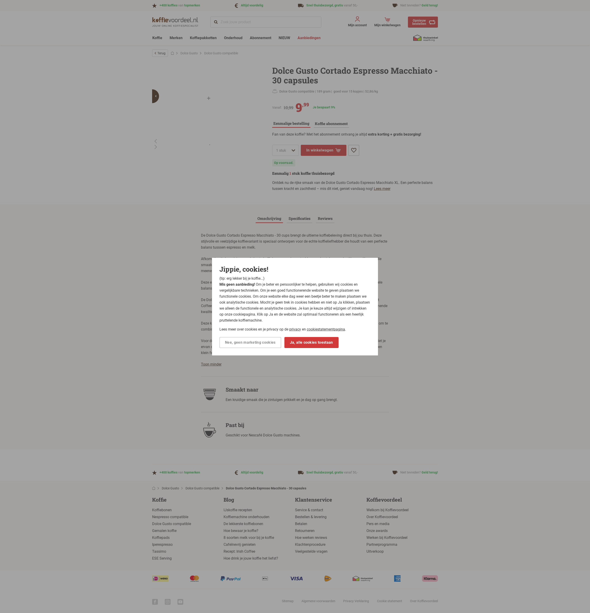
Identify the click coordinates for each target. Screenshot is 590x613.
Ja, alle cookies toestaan (311, 342)
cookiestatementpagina (326, 329)
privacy (295, 329)
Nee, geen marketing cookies (250, 342)
